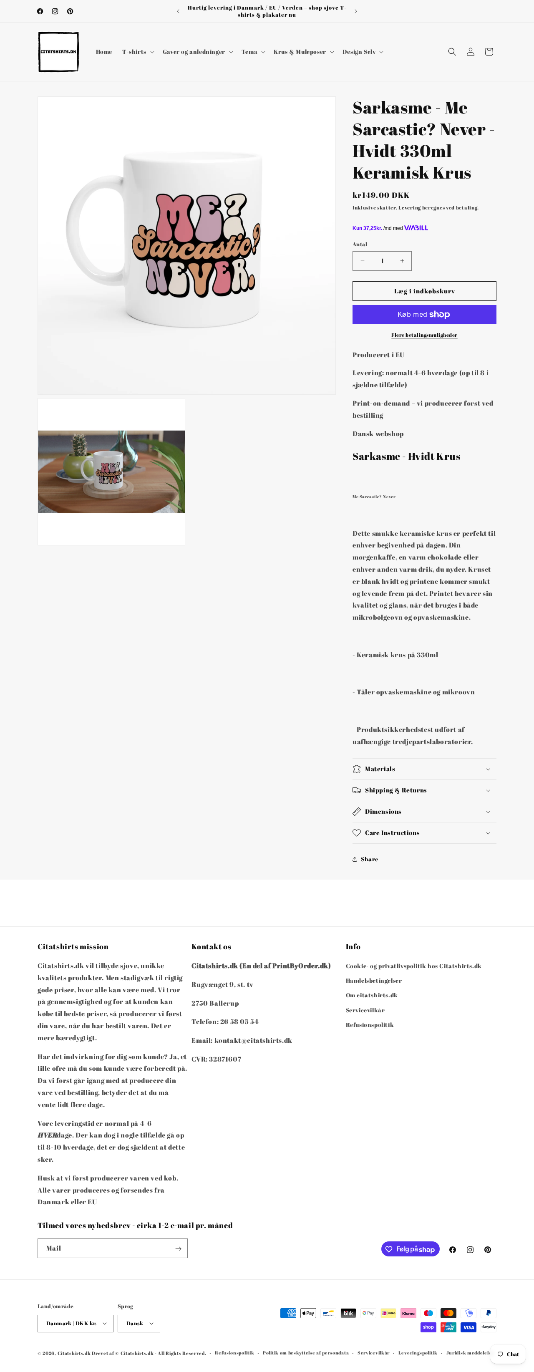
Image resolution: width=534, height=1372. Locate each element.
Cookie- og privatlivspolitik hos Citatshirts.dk (414, 966)
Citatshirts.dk (74, 1352)
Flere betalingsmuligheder (424, 334)
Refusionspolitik (370, 1025)
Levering (409, 207)
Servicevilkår (365, 1010)
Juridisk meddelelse (470, 1352)
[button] (137, 52)
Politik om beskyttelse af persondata (306, 1352)
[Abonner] (178, 1249)
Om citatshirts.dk (372, 995)
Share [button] (369, 859)
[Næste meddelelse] (356, 11)
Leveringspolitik (418, 1352)
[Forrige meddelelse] (178, 11)
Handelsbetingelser (374, 980)
